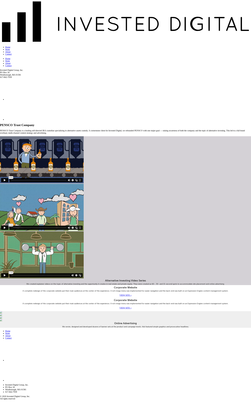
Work (7, 49)
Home (7, 47)
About (7, 52)
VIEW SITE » (125, 295)
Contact (8, 54)
